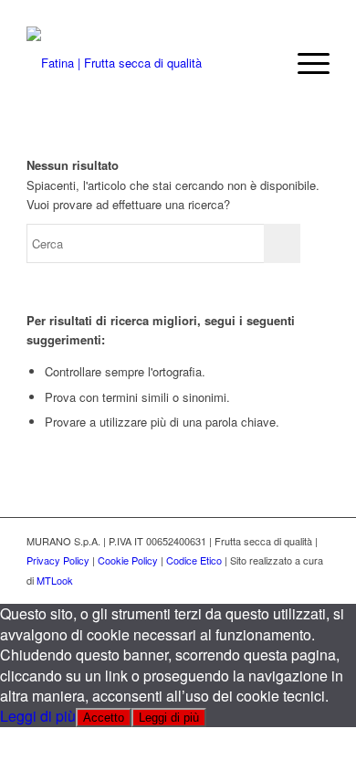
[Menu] (304, 63)
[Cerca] (261, 63)
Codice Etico (194, 560)
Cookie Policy (128, 560)
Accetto (103, 717)
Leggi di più (38, 715)
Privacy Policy (57, 560)
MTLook (55, 580)
